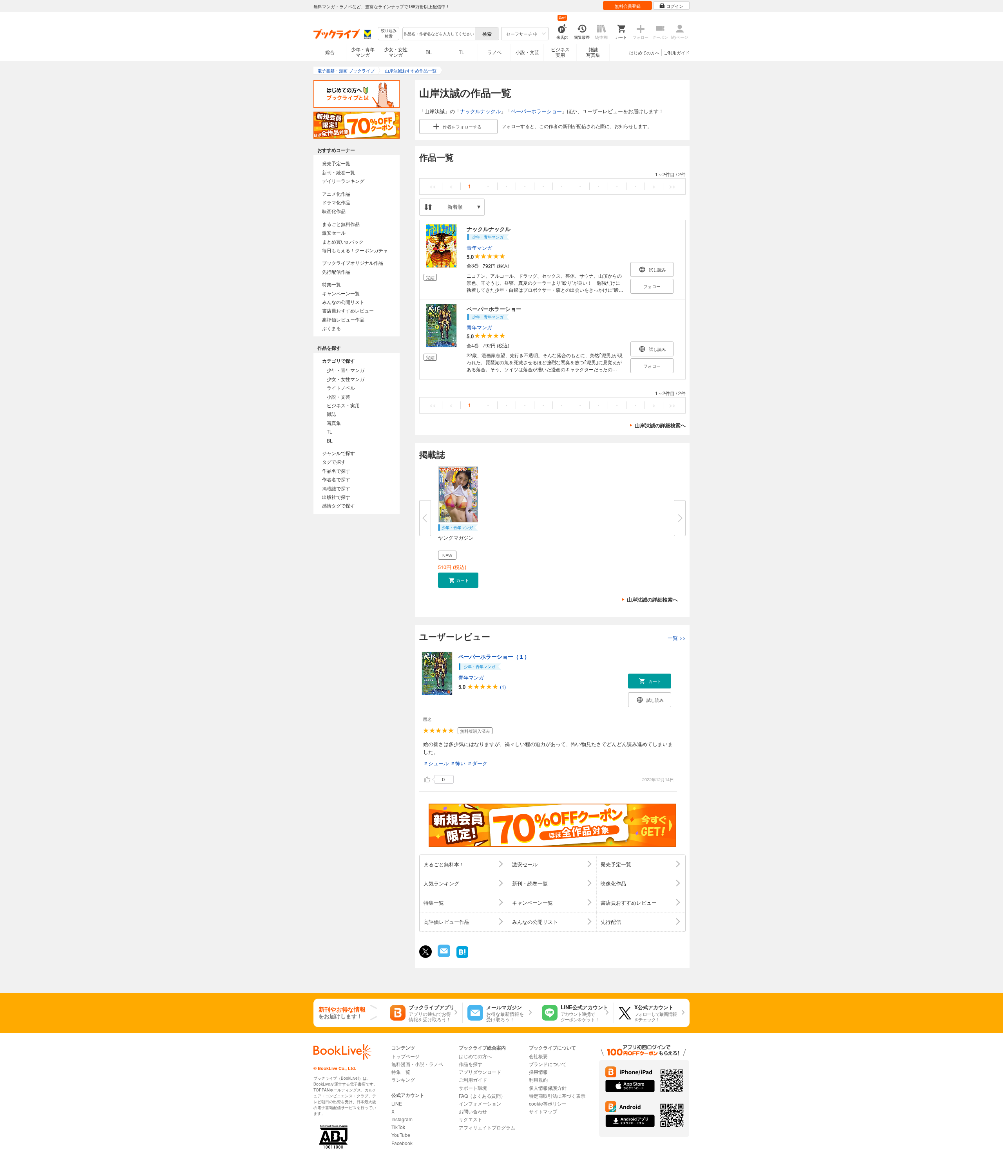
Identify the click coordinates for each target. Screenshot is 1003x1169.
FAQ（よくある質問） (482, 1095)
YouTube (400, 1134)
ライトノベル (341, 387)
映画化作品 (334, 211)
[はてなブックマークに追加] (462, 957)
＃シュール (436, 763)
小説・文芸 (527, 52)
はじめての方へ (644, 52)
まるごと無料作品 (341, 223)
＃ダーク (477, 763)
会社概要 (538, 1056)
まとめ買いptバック (343, 241)
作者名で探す (336, 479)
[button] (458, 580)
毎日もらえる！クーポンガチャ (355, 250)
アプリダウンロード (480, 1071)
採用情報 (538, 1071)
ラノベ (494, 52)
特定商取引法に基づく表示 (557, 1095)
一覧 (677, 637)
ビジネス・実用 (343, 405)
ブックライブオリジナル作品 (352, 262)
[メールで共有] (443, 955)
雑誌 (331, 413)
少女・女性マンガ (395, 52)
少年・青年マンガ (363, 52)
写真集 (334, 422)
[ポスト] (425, 951)
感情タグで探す (338, 505)
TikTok (398, 1127)
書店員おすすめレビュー (348, 310)
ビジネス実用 (560, 52)
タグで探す (334, 461)
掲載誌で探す (336, 488)
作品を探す (470, 1064)
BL (428, 52)
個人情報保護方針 (548, 1087)
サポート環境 (473, 1087)
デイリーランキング (343, 180)
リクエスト (470, 1119)
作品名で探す (336, 470)
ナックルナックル (480, 111)
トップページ (405, 1056)
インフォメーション (480, 1103)
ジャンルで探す (338, 453)
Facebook (402, 1143)
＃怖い (457, 763)
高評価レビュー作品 (343, 319)
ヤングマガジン (456, 537)
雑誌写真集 (593, 52)
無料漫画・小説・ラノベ (417, 1064)
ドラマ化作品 (336, 202)
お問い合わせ (473, 1111)
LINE (396, 1103)
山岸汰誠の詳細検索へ (660, 425)
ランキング (403, 1079)
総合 (330, 52)
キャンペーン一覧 (341, 293)
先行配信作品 (336, 271)
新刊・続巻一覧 (338, 172)
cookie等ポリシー (548, 1103)
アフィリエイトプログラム (487, 1127)
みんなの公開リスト (343, 301)
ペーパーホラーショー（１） (494, 656)
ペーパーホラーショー (536, 111)
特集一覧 (331, 284)
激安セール (334, 232)
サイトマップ (543, 1111)
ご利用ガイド (677, 52)
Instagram (402, 1119)
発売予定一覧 (336, 163)
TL (461, 52)
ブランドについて (548, 1064)
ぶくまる (331, 328)
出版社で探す (336, 496)
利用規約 (538, 1079)
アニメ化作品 (336, 193)
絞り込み (388, 33)
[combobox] (438, 33)
